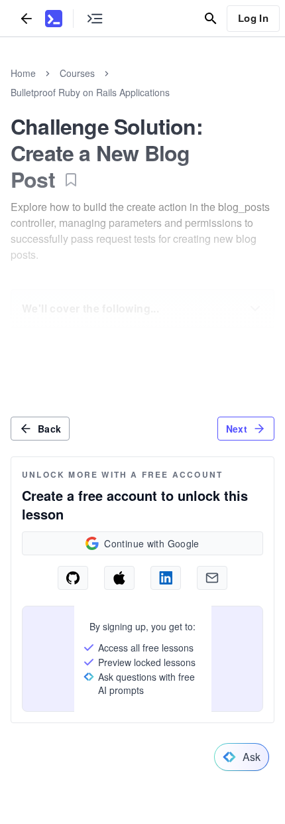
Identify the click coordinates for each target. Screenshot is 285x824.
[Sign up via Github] (73, 578)
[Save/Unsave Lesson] (71, 179)
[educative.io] (53, 18)
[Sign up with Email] (212, 578)
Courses (77, 73)
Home (23, 73)
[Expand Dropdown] (255, 308)
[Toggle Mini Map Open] (95, 18)
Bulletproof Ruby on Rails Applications (90, 92)
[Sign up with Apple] (119, 578)
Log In (253, 18)
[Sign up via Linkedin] (165, 578)
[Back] (26, 18)
